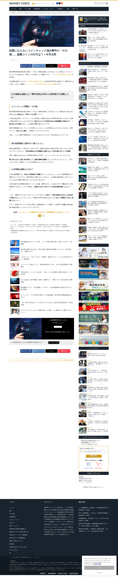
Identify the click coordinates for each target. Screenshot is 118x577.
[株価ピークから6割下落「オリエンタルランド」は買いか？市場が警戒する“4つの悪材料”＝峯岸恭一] (83, 221)
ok (99, 567)
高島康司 (46, 507)
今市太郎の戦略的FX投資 (62, 74)
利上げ (52, 519)
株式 (20, 9)
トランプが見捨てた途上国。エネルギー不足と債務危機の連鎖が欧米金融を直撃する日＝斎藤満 (97, 194)
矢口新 (61, 510)
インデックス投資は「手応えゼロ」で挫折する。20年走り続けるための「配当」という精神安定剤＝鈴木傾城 (98, 138)
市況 (68, 9)
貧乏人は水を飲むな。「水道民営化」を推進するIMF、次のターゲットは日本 (98, 71)
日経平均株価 (49, 514)
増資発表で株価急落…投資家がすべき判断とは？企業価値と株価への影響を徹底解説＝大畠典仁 (97, 212)
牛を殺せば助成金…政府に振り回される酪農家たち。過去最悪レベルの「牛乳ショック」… (97, 363)
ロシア (68, 529)
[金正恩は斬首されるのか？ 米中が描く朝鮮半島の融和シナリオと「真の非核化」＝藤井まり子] (14, 251)
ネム (24, 360)
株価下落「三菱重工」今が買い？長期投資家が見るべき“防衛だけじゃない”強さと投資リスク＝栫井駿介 (98, 96)
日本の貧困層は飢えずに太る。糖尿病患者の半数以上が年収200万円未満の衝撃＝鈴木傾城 (98, 88)
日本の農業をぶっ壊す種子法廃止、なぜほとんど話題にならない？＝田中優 (97, 430)
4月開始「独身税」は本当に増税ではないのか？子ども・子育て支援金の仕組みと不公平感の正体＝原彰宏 (98, 229)
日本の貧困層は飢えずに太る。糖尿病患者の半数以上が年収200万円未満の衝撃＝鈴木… (98, 406)
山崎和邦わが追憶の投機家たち (17, 529)
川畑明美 (51, 521)
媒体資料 (81, 476)
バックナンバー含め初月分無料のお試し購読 (40, 84)
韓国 (70, 527)
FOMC (63, 524)
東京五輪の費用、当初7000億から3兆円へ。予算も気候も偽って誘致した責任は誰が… (98, 397)
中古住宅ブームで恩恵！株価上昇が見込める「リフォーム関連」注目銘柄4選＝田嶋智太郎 (98, 160)
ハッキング (31, 360)
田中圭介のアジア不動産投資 (17, 538)
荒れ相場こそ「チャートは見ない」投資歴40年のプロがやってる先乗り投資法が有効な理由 (97, 47)
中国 (58, 510)
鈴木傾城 (54, 510)
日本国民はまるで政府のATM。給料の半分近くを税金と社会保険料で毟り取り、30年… (97, 389)
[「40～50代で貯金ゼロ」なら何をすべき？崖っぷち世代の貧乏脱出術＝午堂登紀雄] (14, 304)
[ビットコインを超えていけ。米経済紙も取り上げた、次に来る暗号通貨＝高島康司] (14, 266)
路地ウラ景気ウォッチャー (16, 541)
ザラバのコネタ (13, 550)
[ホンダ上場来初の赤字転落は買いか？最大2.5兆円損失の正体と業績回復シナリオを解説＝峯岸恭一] (83, 204)
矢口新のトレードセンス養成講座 (18, 535)
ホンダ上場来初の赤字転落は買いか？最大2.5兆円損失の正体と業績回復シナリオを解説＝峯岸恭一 (97, 203)
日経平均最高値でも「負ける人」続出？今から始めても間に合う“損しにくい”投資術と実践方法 (97, 30)
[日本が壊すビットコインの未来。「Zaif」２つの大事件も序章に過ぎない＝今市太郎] (14, 273)
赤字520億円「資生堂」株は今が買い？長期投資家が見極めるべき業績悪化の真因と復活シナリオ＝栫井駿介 (98, 79)
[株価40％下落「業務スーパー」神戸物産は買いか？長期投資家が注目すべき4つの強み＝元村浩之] (83, 169)
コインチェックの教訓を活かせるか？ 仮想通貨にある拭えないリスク (44, 212)
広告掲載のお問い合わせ (85, 478)
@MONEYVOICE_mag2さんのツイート (93, 487)
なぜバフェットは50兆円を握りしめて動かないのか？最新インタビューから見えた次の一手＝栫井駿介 (97, 55)
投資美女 (11, 544)
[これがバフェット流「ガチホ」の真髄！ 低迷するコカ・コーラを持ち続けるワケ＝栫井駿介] (14, 258)
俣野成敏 (65, 510)
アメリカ (46, 521)
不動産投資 (37, 9)
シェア (24, 66)
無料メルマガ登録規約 (85, 448)
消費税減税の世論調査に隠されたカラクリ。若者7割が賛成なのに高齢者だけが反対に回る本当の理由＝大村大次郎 (98, 146)
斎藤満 (62, 512)
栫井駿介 (48, 532)
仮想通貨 (57, 519)
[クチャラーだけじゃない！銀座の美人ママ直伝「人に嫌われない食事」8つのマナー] (14, 311)
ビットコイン (63, 521)
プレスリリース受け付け (85, 482)
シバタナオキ (53, 527)
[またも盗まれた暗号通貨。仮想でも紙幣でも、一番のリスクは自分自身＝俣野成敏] (14, 281)
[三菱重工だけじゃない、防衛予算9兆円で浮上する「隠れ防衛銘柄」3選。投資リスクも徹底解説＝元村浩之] (83, 186)
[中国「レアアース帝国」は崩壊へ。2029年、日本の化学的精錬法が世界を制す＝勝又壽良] (83, 178)
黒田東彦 (48, 519)
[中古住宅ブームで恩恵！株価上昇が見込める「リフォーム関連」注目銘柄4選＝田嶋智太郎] (83, 161)
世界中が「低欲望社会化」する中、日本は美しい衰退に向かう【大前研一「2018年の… (97, 414)
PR (10, 553)
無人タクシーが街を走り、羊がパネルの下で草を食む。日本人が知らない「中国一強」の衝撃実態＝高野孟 (98, 130)
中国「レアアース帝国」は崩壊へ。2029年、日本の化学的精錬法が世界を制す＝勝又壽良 (97, 39)
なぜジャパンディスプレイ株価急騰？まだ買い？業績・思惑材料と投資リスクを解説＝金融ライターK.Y (97, 237)
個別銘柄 (63, 529)
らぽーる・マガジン (56, 532)
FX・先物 (27, 9)
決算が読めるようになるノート (52, 524)
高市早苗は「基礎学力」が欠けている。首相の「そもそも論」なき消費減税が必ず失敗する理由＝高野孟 (98, 121)
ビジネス (104, 66)
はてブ (37, 66)
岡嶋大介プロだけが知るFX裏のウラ (19, 532)
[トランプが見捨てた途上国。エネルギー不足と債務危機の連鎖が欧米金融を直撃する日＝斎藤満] (83, 195)
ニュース (13, 9)
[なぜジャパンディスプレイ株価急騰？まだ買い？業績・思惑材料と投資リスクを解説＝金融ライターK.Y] (83, 238)
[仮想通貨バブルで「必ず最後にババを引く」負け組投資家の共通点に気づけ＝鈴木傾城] (14, 289)
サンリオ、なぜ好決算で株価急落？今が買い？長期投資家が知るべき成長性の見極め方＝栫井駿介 (39, 225)
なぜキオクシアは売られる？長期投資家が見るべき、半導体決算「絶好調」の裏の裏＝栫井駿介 (98, 113)
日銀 (73, 532)
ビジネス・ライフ (48, 9)
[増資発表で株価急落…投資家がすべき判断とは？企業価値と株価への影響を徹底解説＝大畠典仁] (83, 212)
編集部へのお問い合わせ (85, 480)
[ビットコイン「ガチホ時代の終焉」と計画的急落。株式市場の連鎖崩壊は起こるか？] (14, 296)
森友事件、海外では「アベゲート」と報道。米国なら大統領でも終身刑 (97, 354)
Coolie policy (97, 564)
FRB (61, 519)
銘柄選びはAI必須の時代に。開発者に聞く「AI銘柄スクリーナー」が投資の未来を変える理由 (96, 20)
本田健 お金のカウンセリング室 (17, 547)
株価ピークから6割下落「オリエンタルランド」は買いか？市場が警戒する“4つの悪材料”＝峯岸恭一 (98, 220)
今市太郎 (51, 360)
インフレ (56, 521)
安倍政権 (46, 534)
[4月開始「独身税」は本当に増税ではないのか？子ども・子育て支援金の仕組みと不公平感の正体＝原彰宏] (83, 229)
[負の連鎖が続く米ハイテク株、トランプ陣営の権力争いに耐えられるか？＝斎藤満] (14, 243)
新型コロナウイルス (68, 519)
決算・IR (75, 9)
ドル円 (69, 532)
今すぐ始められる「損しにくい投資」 (45, 3)
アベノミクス (52, 507)
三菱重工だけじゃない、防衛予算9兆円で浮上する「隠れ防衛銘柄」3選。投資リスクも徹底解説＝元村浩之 (98, 186)
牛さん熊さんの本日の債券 (54, 529)
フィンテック (41, 360)
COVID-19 (64, 532)
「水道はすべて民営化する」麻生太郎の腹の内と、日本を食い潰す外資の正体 (97, 422)
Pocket (65, 66)
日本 (72, 521)
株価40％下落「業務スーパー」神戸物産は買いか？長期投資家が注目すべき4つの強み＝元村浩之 (98, 169)
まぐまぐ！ (38, 557)
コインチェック (15, 360)
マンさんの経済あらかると (61, 534)
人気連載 (59, 9)
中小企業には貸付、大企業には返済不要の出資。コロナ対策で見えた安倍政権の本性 (97, 380)
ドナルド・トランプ (63, 527)
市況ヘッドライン (14, 526)
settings (99, 572)
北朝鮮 (69, 521)
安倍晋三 (51, 534)
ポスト (52, 66)
